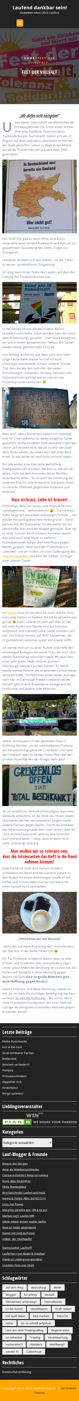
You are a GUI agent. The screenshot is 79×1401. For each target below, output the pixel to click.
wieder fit (12, 1351)
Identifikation (39, 1309)
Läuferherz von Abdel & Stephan (23, 1253)
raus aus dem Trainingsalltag (25, 1330)
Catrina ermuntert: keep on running (25, 1175)
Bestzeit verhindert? (16, 1064)
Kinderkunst (10, 1088)
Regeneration (60, 1330)
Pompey (7, 1070)
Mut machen (41, 1316)
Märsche (62, 1316)
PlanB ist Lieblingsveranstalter (22, 1259)
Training (35, 1337)
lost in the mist (12, 1047)
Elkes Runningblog (14, 1187)
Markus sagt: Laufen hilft (18, 1216)
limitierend (9, 1058)
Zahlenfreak (34, 1351)
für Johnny (30, 1294)
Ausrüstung (38, 1287)
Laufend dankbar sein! (39, 7)
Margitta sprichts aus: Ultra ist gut (24, 1210)
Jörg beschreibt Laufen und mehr (23, 1192)
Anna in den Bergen (15, 1163)
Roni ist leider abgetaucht (19, 1227)
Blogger (11, 1294)
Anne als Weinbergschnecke (20, 1169)
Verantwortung (58, 1337)
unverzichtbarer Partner (18, 1053)
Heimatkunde (53, 1302)
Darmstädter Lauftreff (17, 1248)
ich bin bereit (14, 1309)
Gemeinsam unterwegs (21, 1302)
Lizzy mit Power (13, 1204)
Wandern (36, 1344)
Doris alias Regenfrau (16, 1181)
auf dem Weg (14, 1287)
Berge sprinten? (13, 1093)
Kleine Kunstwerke (14, 1041)
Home (29, 58)
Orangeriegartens (15, 556)
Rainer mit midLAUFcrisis (18, 1233)
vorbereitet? (14, 1344)
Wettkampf (57, 1344)
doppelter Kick (11, 1082)
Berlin (57, 1287)
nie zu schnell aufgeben (36, 1323)
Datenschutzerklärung (16, 1372)
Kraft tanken (63, 1309)
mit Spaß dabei (15, 1316)
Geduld (49, 1294)
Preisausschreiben (14, 1076)
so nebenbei (14, 1337)
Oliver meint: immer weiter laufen (24, 1221)
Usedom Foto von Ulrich (18, 1265)
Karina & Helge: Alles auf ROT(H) (24, 1198)
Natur (9, 1323)
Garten (12, 613)
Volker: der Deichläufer (17, 1239)
